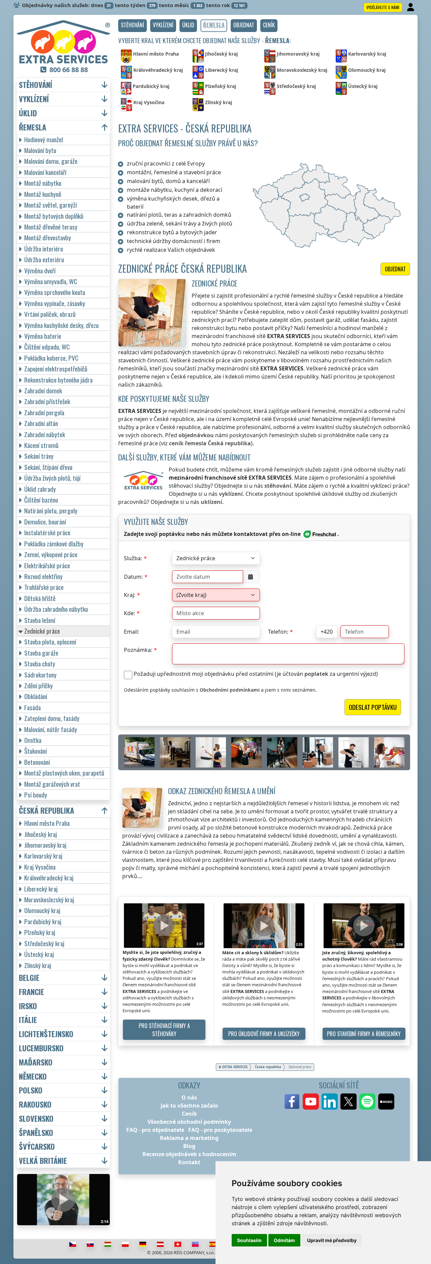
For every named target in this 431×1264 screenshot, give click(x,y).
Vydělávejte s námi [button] (382, 7)
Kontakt (189, 1162)
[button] (132, 25)
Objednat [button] (395, 269)
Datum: (133, 576)
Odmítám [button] (284, 1240)
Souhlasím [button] (249, 1240)
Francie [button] (31, 992)
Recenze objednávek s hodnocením (189, 1154)
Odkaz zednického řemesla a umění (221, 790)
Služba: (133, 558)
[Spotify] (367, 1101)
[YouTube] (311, 1101)
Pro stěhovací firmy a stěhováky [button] (164, 1030)
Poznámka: (138, 650)
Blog (189, 1146)
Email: (131, 631)
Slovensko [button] (36, 1118)
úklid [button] (28, 113)
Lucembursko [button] (41, 1048)
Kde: (129, 613)
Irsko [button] (28, 1006)
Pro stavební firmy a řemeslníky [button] (364, 1034)
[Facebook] (292, 1101)
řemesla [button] (32, 127)
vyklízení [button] (34, 99)
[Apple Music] (386, 1101)
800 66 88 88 (68, 69)
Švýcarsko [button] (37, 1146)
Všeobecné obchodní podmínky (189, 1121)
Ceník (189, 1113)
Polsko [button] (30, 1090)
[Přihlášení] (411, 7)
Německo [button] (33, 1076)
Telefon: (278, 631)
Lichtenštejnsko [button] (46, 1034)
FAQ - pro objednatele (155, 1130)
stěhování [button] (35, 85)
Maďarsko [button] (36, 1062)
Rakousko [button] (35, 1104)
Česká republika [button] (46, 810)
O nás (189, 1097)
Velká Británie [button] (43, 1160)
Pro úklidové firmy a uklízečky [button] (264, 1034)
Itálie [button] (28, 1020)
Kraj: (129, 595)
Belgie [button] (29, 977)
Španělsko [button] (36, 1132)
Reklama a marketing (189, 1138)
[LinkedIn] (330, 1101)
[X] (348, 1101)
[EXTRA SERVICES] (63, 41)
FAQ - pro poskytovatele (220, 1130)
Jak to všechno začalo (189, 1105)
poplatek (316, 674)
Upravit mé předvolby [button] (332, 1240)
